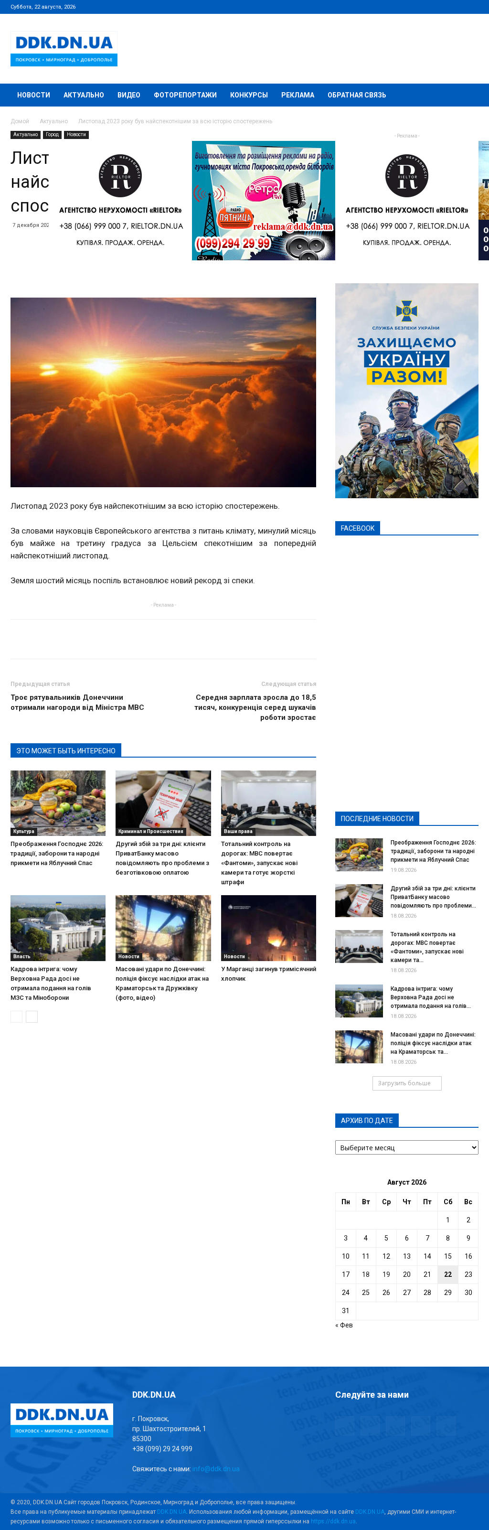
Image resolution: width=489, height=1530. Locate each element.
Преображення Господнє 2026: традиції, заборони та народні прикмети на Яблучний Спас (57, 853)
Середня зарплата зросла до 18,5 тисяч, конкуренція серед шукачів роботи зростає (255, 707)
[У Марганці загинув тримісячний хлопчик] (268, 928)
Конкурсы (249, 95)
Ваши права (238, 831)
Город (52, 134)
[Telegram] (424, 6)
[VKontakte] (455, 6)
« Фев (344, 1325)
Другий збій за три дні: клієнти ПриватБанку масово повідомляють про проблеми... (433, 897)
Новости (33, 95)
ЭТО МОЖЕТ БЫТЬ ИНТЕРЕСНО (66, 751)
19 (386, 1274)
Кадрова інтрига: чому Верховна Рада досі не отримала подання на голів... (431, 997)
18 (366, 1274)
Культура (23, 831)
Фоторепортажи (185, 95)
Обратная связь (357, 95)
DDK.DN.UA (171, 1512)
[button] (467, 95)
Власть (22, 956)
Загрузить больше (404, 1083)
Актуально (84, 95)
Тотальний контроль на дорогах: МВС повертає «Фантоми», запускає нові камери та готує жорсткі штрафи (259, 863)
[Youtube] (471, 6)
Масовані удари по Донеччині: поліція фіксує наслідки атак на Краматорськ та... (433, 1043)
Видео (128, 95)
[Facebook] (408, 6)
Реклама (297, 95)
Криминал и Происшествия (150, 831)
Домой (20, 121)
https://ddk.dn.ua (333, 1521)
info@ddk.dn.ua (216, 1469)
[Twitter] (440, 6)
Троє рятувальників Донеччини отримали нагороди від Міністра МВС (77, 702)
